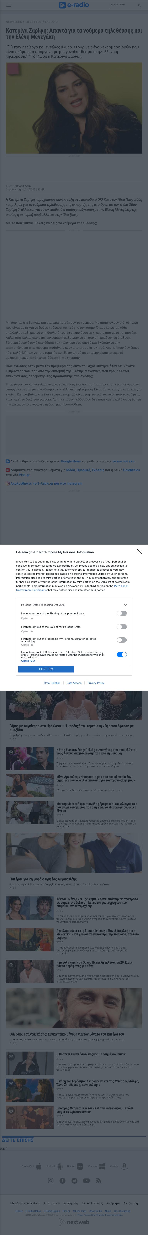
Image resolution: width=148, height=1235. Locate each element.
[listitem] (74, 605)
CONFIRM (46, 669)
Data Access (74, 682)
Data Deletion (52, 682)
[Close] (140, 552)
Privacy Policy (95, 682)
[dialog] (74, 617)
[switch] (122, 613)
